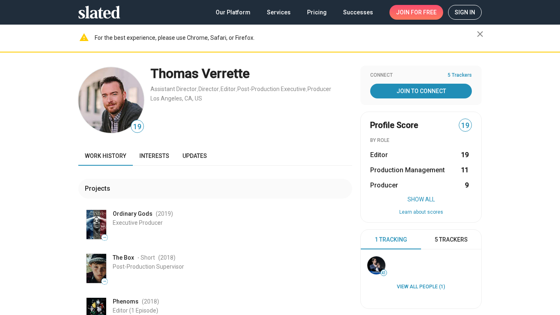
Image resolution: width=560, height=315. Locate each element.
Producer (319, 89)
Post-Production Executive (271, 89)
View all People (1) (421, 287)
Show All (421, 199)
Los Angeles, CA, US (176, 98)
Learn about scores (421, 212)
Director (208, 89)
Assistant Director (173, 89)
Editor (228, 89)
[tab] (391, 239)
